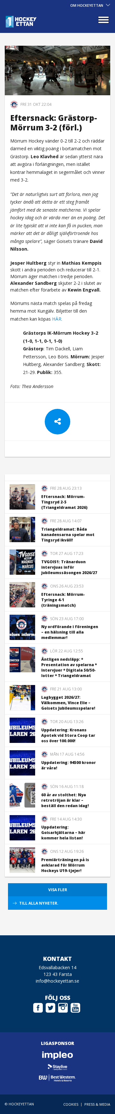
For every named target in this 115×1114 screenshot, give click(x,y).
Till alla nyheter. (38, 903)
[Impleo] (57, 1055)
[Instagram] (63, 1007)
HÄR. (57, 319)
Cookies (70, 1104)
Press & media (97, 1104)
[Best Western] (57, 1078)
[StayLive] (57, 1067)
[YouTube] (75, 1007)
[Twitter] (50, 1007)
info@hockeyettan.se (57, 981)
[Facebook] (38, 1007)
